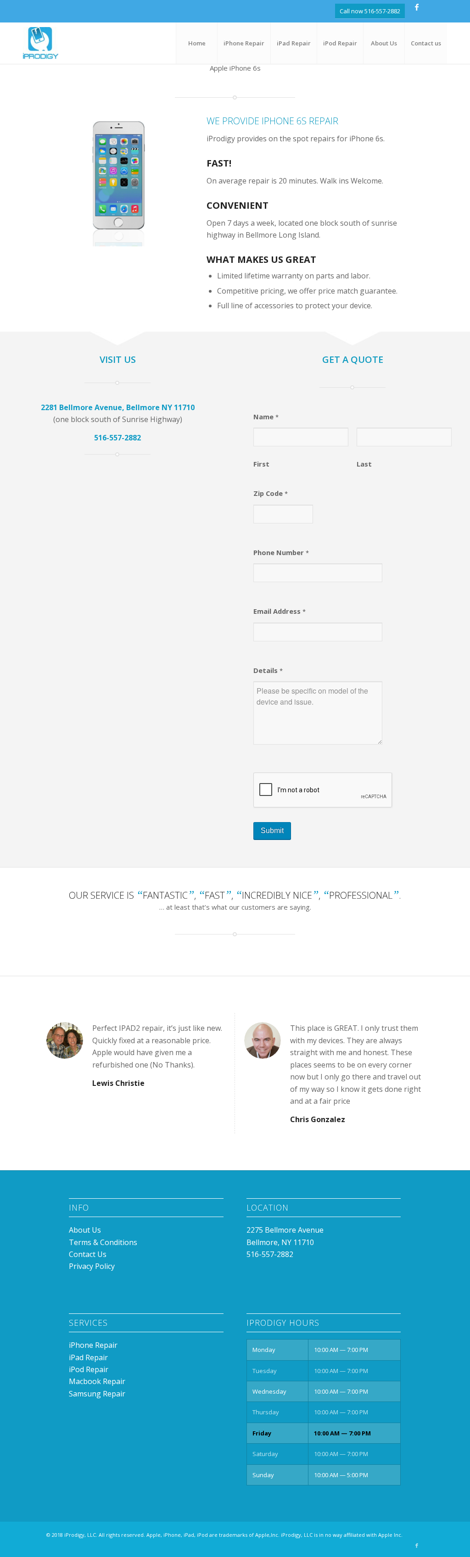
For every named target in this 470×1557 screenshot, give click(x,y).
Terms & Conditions (103, 1242)
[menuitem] (196, 43)
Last (364, 463)
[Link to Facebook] (417, 7)
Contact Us (87, 1254)
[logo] (40, 43)
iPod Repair (88, 1369)
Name (266, 416)
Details (268, 670)
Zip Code (270, 493)
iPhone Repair (93, 1345)
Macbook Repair (97, 1381)
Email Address (279, 611)
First (261, 463)
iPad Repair (88, 1357)
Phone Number (281, 552)
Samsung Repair (97, 1394)
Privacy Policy (92, 1266)
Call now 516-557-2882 (370, 11)
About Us (85, 1230)
